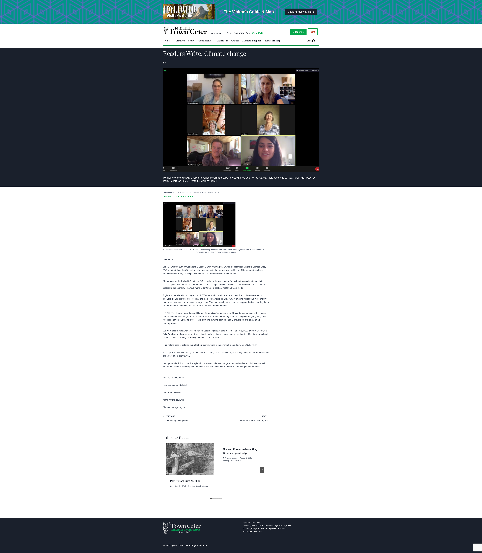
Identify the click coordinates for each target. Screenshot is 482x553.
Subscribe (298, 32)
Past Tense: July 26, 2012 (185, 481)
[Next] (262, 470)
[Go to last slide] (170, 470)
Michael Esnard (231, 458)
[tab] (211, 498)
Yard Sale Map (272, 40)
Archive (180, 40)
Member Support (251, 40)
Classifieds (222, 40)
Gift (313, 32)
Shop (191, 40)
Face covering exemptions (175, 418)
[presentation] (190, 459)
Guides (235, 40)
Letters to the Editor (183, 197)
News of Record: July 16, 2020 (254, 418)
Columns (167, 197)
